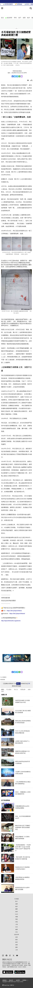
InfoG (16, 914)
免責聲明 (18, 980)
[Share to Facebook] (13, 76)
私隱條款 (24, 980)
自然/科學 (16, 934)
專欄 (16, 916)
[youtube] (17, 955)
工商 (16, 949)
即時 (15, 17)
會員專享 (9, 17)
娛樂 (16, 944)
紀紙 (16, 937)
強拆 (2, 691)
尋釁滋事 (22, 689)
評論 (16, 921)
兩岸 (28, 17)
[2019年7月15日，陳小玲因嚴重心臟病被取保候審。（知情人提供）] (16, 289)
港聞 (24, 17)
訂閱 (28, 683)
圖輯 (16, 947)
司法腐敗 (8, 689)
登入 (18, 683)
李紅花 (16, 689)
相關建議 (4, 980)
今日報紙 (16, 898)
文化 (16, 932)
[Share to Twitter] (15, 76)
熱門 (19, 17)
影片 (16, 901)
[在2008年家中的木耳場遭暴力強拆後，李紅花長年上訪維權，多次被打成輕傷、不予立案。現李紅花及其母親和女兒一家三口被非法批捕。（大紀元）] (16, 49)
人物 (16, 924)
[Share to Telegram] (17, 76)
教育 (16, 942)
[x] (13, 955)
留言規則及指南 (2, 679)
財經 (16, 911)
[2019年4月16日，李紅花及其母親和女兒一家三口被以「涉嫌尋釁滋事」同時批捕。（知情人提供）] (16, 243)
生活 (16, 927)
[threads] (10, 955)
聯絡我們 (11, 980)
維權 (29, 689)
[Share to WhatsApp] (19, 76)
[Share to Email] (22, 76)
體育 (16, 939)
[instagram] (3, 955)
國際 (16, 909)
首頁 (2, 17)
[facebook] (6, 955)
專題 (16, 919)
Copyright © (5, 981)
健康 (16, 929)
